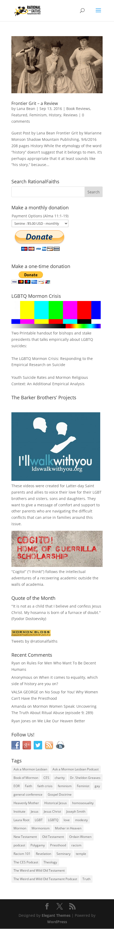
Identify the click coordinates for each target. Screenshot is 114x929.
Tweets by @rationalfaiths (34, 641)
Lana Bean (26, 108)
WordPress (57, 921)
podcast (19, 845)
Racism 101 (22, 853)
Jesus (34, 811)
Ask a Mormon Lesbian (30, 769)
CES (46, 777)
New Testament (25, 836)
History (55, 114)
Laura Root (21, 820)
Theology (50, 862)
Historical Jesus (55, 803)
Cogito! (19, 571)
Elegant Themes (56, 915)
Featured (19, 114)
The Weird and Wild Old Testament (39, 870)
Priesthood (58, 845)
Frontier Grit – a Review (34, 103)
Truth (86, 879)
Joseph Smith (75, 811)
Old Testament (53, 836)
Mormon (20, 828)
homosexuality (83, 803)
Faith (28, 786)
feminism (65, 786)
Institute (19, 811)
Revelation (43, 853)
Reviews (70, 114)
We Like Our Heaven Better (61, 720)
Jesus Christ (52, 811)
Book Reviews (78, 108)
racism (76, 845)
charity (60, 777)
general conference (28, 794)
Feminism (38, 114)
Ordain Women (80, 836)
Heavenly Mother (26, 803)
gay (97, 786)
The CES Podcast (26, 862)
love (67, 820)
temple (81, 853)
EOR (17, 786)
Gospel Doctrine (60, 794)
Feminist (83, 786)
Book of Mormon (26, 777)
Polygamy (37, 845)
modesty (81, 820)
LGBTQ (53, 820)
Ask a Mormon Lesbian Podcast (75, 769)
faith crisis (44, 786)
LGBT (97, 492)
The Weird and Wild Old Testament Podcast (45, 879)
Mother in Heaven (68, 828)
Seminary (63, 853)
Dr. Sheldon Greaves (85, 777)
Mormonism (41, 828)
